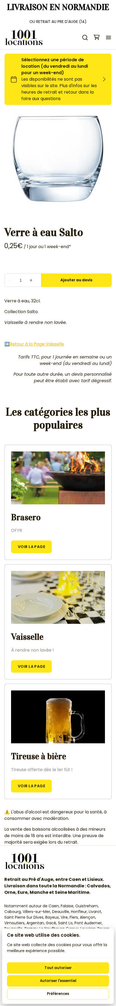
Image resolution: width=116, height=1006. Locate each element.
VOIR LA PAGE (31, 546)
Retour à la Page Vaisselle (37, 344)
